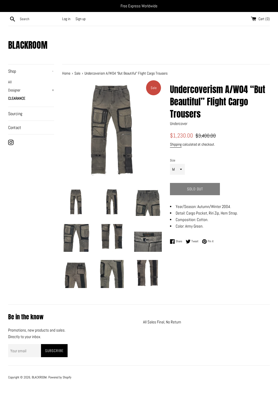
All (10, 82)
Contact (14, 127)
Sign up (80, 19)
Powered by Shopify (59, 377)
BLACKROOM (28, 45)
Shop (30, 71)
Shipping (176, 144)
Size (172, 160)
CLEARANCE (16, 98)
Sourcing (15, 114)
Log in (66, 19)
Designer (31, 90)
